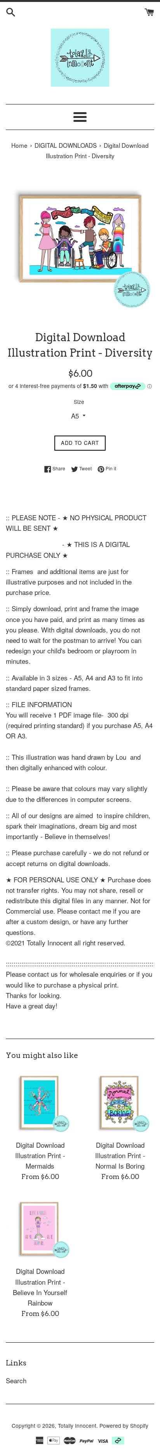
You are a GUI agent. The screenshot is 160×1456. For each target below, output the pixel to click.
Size (79, 401)
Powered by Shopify (123, 1425)
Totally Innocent (77, 1425)
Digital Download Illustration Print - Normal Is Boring (120, 1155)
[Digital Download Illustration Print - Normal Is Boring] (120, 1102)
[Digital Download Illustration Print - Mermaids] (40, 1102)
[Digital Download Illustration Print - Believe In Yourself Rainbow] (40, 1228)
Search (16, 1380)
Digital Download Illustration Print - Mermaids (40, 1155)
